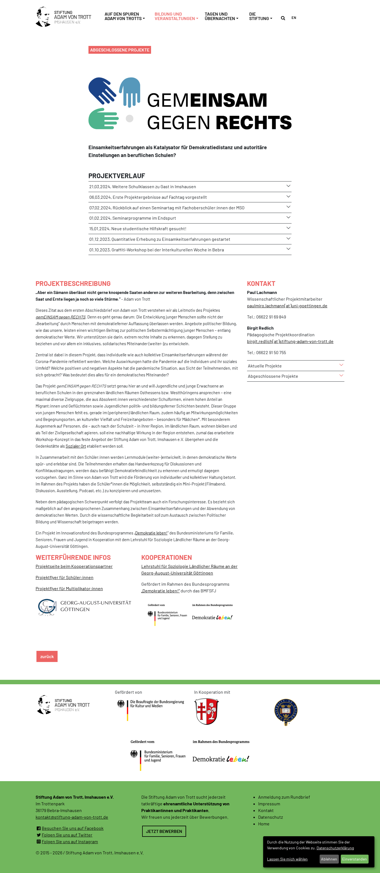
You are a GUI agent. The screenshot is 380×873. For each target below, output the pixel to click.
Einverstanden (354, 859)
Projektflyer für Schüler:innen (64, 577)
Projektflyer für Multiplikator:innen (69, 588)
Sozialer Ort (76, 445)
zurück (47, 656)
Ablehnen (329, 859)
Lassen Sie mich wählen (287, 859)
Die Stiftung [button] (259, 16)
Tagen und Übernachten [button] (220, 16)
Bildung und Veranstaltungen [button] (175, 16)
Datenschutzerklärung (335, 847)
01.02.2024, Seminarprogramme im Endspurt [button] (132, 217)
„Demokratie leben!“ (160, 590)
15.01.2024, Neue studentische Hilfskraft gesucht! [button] (137, 228)
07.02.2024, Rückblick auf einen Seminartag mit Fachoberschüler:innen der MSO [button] (167, 207)
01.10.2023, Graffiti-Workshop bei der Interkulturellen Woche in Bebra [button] (156, 249)
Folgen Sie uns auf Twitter (67, 834)
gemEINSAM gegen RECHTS (60, 316)
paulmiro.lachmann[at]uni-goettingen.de (287, 305)
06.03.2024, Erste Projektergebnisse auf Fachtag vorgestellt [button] (148, 197)
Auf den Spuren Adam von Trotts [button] (123, 16)
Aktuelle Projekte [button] (265, 365)
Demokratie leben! (151, 532)
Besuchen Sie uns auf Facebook (72, 828)
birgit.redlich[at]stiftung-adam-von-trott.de (290, 341)
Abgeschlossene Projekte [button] (273, 376)
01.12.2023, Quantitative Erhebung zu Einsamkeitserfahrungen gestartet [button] (159, 239)
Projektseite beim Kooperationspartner (74, 566)
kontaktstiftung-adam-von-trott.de (72, 817)
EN (294, 17)
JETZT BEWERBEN (164, 831)
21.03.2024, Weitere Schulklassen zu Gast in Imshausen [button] (142, 186)
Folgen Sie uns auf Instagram (70, 841)
